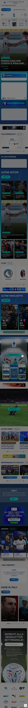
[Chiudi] (23, 350)
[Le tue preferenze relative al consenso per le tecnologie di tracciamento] (25, 705)
